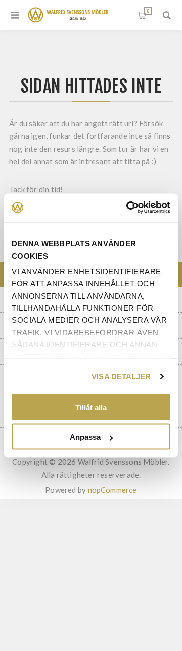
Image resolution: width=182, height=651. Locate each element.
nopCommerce (112, 489)
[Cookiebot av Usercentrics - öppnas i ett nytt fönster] (128, 207)
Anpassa (85, 436)
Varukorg (148, 11)
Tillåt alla (91, 407)
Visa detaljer (121, 376)
